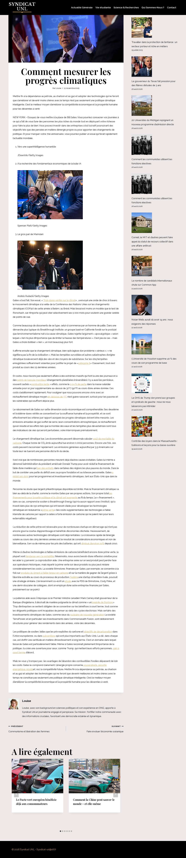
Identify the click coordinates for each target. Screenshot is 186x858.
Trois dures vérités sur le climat (59, 300)
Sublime (74, 577)
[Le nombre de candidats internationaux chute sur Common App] (155, 266)
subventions (49, 635)
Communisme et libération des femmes (29, 729)
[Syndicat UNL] (22, 7)
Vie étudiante (103, 7)
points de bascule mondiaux (31, 380)
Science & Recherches (126, 7)
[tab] (60, 831)
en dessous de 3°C (57, 396)
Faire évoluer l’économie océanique (105, 729)
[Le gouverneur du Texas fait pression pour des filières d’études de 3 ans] (155, 66)
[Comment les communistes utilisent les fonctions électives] (155, 144)
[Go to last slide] (16, 793)
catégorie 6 (84, 363)
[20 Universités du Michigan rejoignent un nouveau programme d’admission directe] (155, 105)
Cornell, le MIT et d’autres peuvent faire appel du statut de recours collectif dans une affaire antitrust (152, 241)
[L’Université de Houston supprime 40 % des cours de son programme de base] (155, 344)
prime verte (48, 510)
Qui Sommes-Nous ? (152, 7)
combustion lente (40, 384)
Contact (171, 7)
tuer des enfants (45, 468)
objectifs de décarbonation (98, 631)
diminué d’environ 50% (92, 543)
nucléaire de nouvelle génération (87, 614)
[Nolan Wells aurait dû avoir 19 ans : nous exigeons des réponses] (155, 305)
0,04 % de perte (78, 384)
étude (68, 581)
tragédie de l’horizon (102, 602)
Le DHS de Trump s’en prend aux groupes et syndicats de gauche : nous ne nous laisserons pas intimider (153, 401)
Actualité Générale (82, 7)
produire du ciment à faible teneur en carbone (44, 573)
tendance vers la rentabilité (40, 556)
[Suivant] (115, 793)
